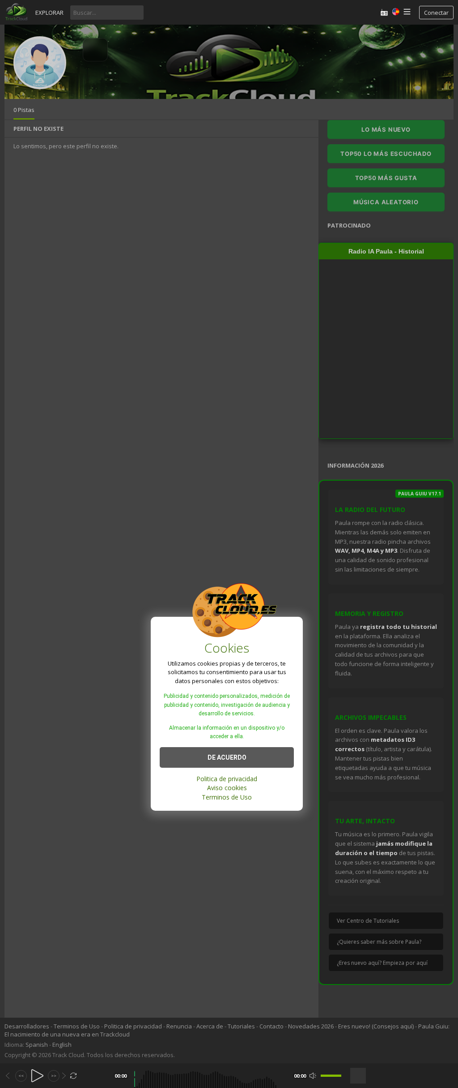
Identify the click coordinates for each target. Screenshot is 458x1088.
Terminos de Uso (227, 797)
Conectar (436, 13)
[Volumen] (331, 1076)
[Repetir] (73, 1076)
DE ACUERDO (227, 757)
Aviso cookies (227, 787)
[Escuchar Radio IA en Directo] (384, 12)
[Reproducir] (37, 1076)
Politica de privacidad (226, 778)
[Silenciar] (313, 1076)
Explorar (49, 13)
